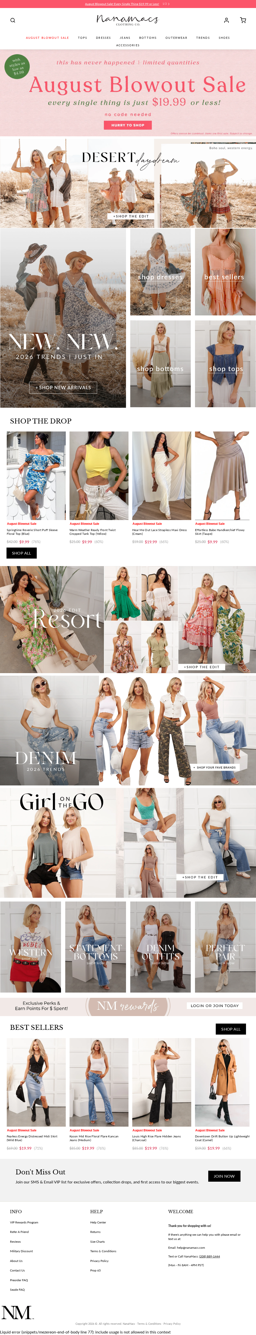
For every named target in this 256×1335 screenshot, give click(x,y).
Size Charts (97, 1241)
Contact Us (17, 1270)
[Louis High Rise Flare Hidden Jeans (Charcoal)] (161, 1082)
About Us (16, 1261)
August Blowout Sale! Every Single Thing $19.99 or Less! (122, 4)
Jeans (125, 37)
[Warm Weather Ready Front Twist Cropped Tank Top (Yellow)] (99, 475)
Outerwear (176, 37)
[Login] (228, 20)
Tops (83, 37)
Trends (203, 37)
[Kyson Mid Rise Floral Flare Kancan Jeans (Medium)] (99, 1082)
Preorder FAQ (19, 1280)
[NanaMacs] (128, 20)
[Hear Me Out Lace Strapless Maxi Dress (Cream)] (161, 475)
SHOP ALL (21, 553)
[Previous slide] (15, 489)
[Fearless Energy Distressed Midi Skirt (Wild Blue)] (36, 1082)
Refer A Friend (19, 1232)
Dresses (103, 37)
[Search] (13, 20)
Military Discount (21, 1251)
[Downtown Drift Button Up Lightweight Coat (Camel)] (224, 1082)
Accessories (128, 45)
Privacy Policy (99, 1261)
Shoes (224, 37)
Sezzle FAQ (17, 1289)
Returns (95, 1232)
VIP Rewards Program (24, 1222)
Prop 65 (95, 1270)
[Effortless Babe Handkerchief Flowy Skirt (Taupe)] (224, 475)
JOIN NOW (224, 1176)
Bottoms (148, 37)
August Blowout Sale (47, 37)
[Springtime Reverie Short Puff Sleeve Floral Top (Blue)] (36, 475)
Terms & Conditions (103, 1251)
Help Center (98, 1222)
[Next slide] (240, 489)
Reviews (15, 1241)
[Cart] (241, 20)
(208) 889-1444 (209, 1256)
